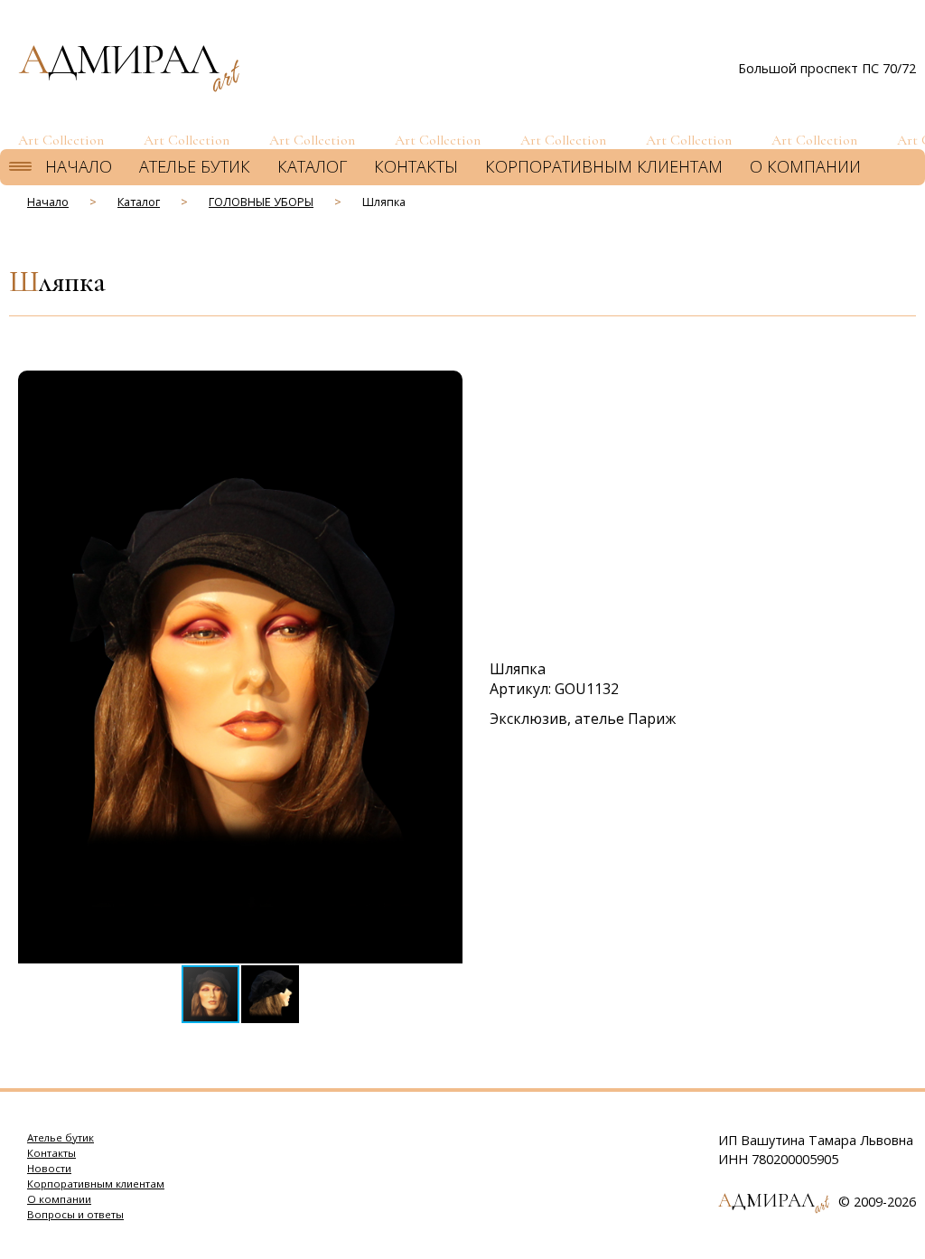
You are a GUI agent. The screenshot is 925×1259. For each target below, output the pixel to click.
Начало (78, 166)
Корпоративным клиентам (604, 166)
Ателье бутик (194, 166)
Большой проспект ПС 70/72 (827, 68)
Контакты (416, 166)
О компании (805, 166)
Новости (49, 1168)
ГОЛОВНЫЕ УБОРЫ (261, 201)
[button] (446, 386)
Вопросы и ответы (75, 1214)
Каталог (312, 166)
